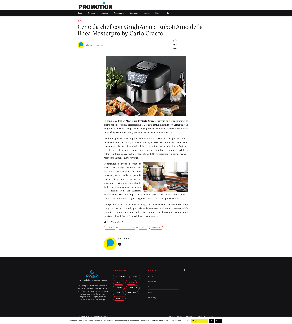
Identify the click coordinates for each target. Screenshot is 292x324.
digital (118, 293)
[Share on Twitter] (174, 44)
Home (80, 13)
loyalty (134, 277)
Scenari (151, 287)
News (80, 21)
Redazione (88, 45)
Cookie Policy (201, 316)
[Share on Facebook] (174, 40)
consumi (119, 287)
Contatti (146, 13)
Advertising (189, 316)
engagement (120, 277)
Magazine (104, 13)
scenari (118, 282)
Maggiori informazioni (199, 321)
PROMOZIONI (156, 227)
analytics (119, 298)
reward (131, 282)
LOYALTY (143, 227)
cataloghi (110, 227)
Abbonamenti (119, 13)
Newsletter (134, 13)
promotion (132, 293)
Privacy (212, 316)
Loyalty (150, 276)
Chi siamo (91, 13)
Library (157, 13)
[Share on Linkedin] (174, 48)
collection (133, 287)
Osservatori (152, 281)
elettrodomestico (127, 227)
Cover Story (152, 298)
